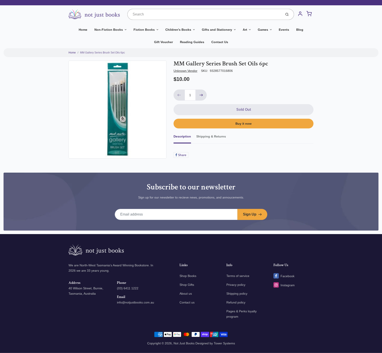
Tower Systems (224, 343)
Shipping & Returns (211, 136)
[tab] (185, 137)
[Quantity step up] (201, 95)
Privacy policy (235, 284)
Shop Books (188, 276)
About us (186, 293)
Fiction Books (144, 29)
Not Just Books (184, 343)
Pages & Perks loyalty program (241, 313)
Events (284, 29)
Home (83, 29)
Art (245, 29)
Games (263, 29)
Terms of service (237, 276)
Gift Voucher (163, 42)
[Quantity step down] (179, 95)
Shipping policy (236, 293)
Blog (299, 29)
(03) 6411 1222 (127, 288)
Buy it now (243, 123)
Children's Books (178, 29)
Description (182, 136)
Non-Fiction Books (108, 29)
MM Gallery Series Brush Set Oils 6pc (102, 52)
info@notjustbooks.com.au (135, 302)
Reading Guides (192, 42)
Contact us (187, 302)
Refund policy (235, 302)
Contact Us (219, 42)
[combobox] (204, 14)
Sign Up (249, 214)
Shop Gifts (187, 284)
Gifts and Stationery (217, 29)
